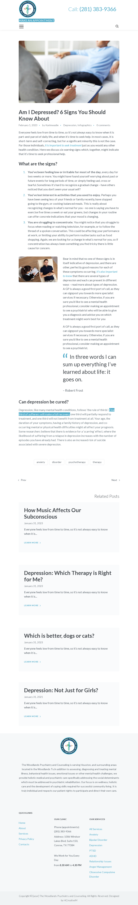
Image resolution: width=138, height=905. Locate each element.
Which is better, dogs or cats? (59, 635)
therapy (97, 462)
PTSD (92, 850)
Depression (69, 125)
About (22, 828)
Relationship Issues (100, 861)
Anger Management (100, 866)
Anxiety (93, 834)
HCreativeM (70, 900)
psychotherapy (77, 462)
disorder (56, 462)
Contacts (24, 844)
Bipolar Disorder (98, 839)
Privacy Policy (26, 838)
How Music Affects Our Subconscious (52, 513)
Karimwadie (52, 125)
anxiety (41, 462)
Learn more (31, 542)
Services (23, 833)
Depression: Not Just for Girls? (61, 690)
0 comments (103, 125)
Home (22, 822)
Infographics (84, 125)
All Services (95, 829)
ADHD (92, 855)
